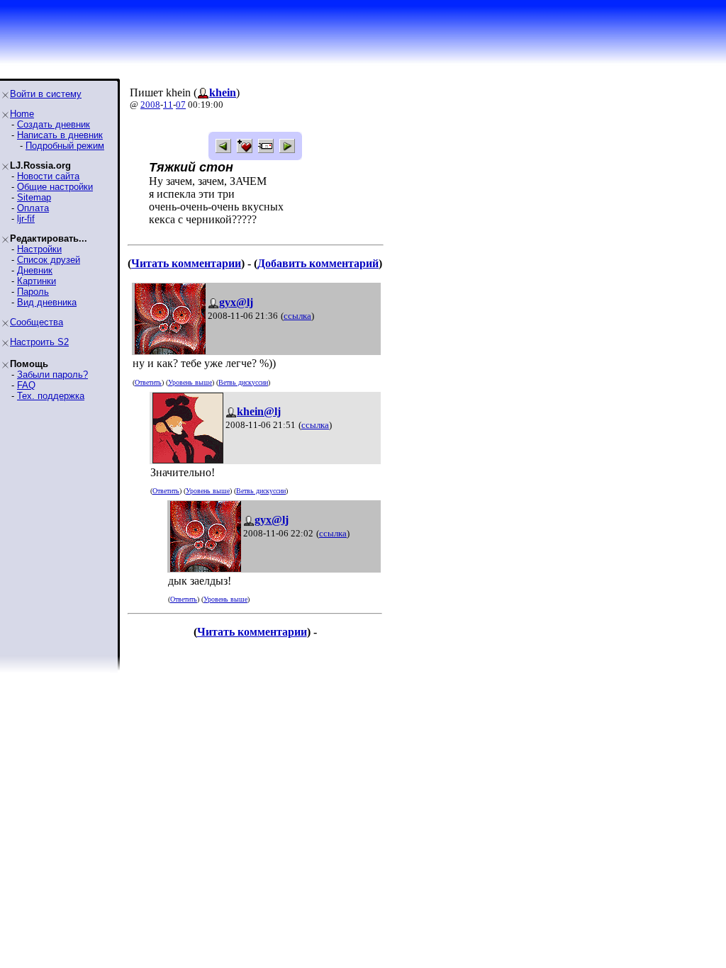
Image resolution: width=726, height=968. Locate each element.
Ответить (148, 382)
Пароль (33, 291)
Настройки (39, 249)
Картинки (36, 281)
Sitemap (34, 197)
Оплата (33, 208)
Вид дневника (47, 302)
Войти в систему (46, 94)
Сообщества (36, 322)
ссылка (297, 315)
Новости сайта (48, 176)
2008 (150, 104)
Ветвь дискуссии (243, 382)
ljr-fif (26, 218)
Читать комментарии (186, 263)
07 (181, 104)
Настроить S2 (39, 342)
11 (168, 104)
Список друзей (48, 259)
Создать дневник (53, 124)
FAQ (26, 385)
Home (22, 113)
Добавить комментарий (318, 263)
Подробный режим (65, 145)
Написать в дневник (60, 135)
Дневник (34, 270)
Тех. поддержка (50, 395)
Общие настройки (55, 186)
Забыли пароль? (52, 374)
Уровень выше (190, 382)
